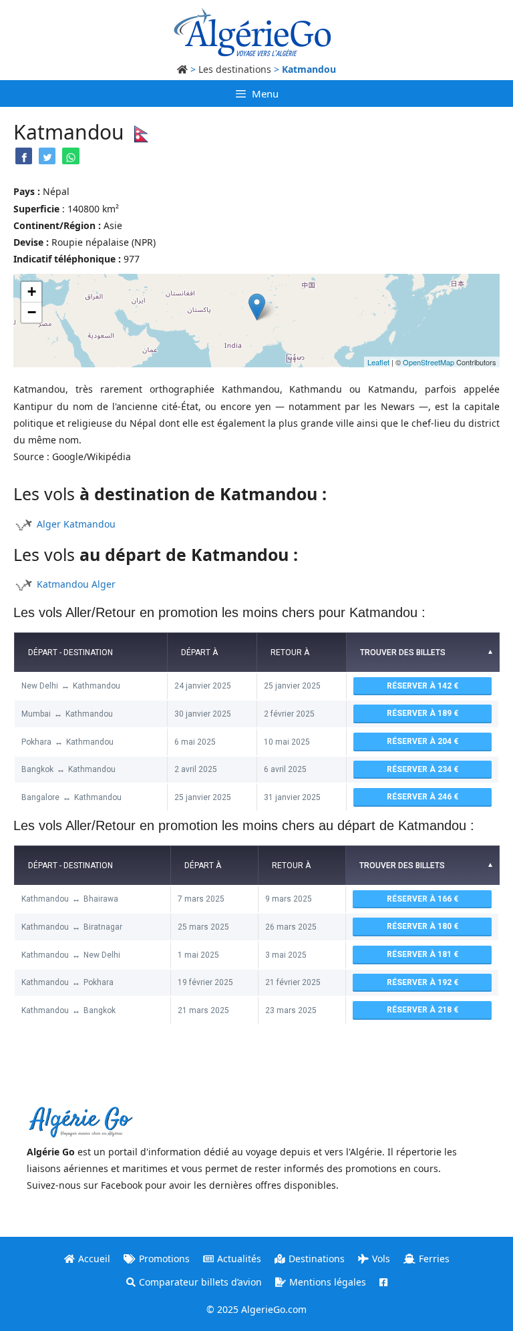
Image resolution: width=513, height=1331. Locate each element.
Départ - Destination (70, 652)
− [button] (31, 312)
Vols (381, 1258)
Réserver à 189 (420, 713)
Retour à (290, 652)
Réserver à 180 (420, 926)
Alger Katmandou (76, 524)
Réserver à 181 (420, 954)
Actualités (239, 1258)
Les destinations (234, 69)
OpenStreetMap (428, 362)
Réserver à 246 (420, 796)
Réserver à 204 (420, 741)
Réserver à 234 (420, 769)
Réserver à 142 (420, 686)
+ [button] (31, 291)
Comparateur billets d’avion (200, 1282)
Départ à (199, 652)
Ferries (434, 1258)
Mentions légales (327, 1282)
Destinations (317, 1258)
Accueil (94, 1258)
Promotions (164, 1258)
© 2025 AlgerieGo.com (256, 1309)
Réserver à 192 (420, 982)
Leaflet (378, 362)
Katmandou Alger (76, 584)
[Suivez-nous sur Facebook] (383, 1282)
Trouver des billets (403, 652)
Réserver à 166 (420, 899)
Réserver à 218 (420, 1009)
